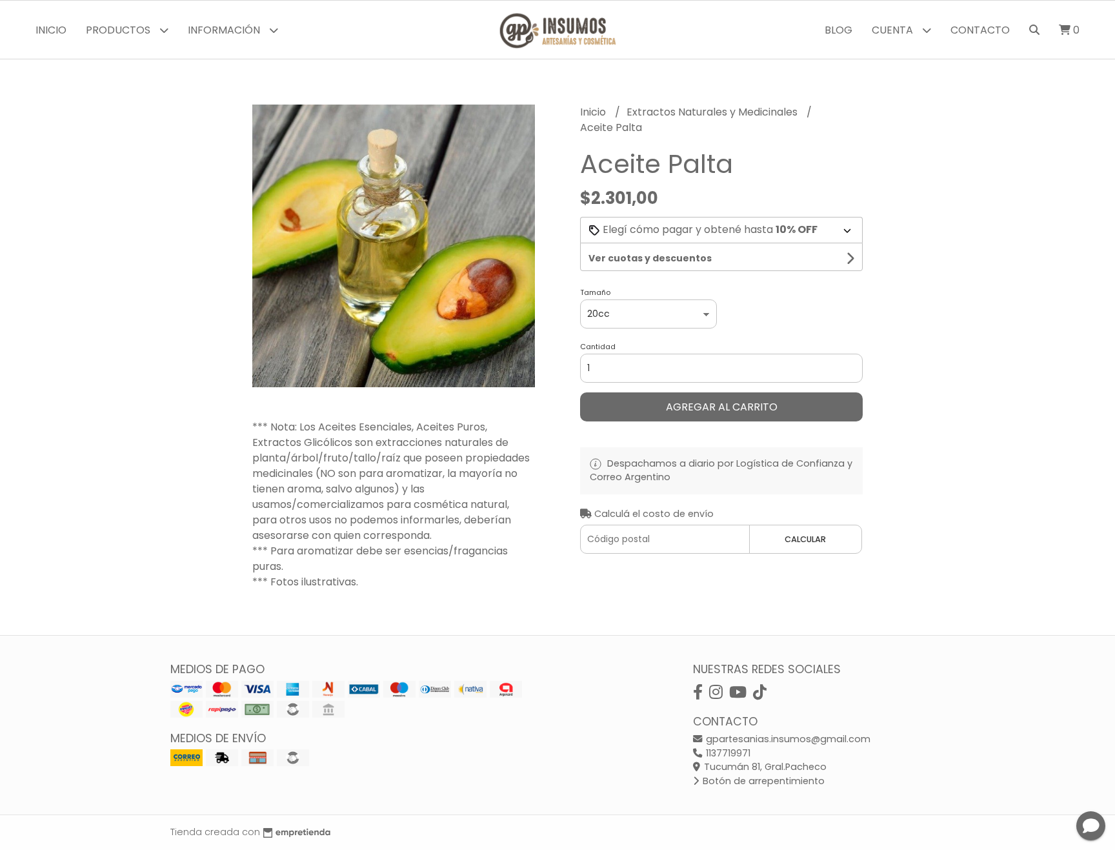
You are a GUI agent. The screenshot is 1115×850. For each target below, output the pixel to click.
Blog (838, 30)
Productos (119, 30)
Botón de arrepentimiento (762, 780)
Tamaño (595, 292)
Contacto (980, 30)
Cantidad (598, 346)
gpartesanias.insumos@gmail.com (786, 739)
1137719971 (726, 753)
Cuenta (894, 30)
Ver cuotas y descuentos (650, 258)
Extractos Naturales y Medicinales (713, 112)
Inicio (50, 30)
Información (225, 30)
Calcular (805, 539)
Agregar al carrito (722, 407)
